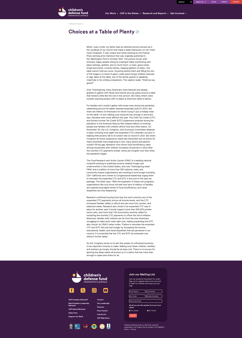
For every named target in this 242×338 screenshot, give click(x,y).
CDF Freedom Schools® (78, 300)
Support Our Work (76, 316)
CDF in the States (129, 13)
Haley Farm (73, 313)
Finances (100, 307)
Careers (100, 300)
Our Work (110, 13)
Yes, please (134, 311)
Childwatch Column (76, 24)
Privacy (133, 329)
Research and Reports (155, 13)
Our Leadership (103, 303)
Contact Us (101, 314)
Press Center (102, 311)
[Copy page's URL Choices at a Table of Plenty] (138, 31)
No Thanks (152, 311)
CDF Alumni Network (77, 309)
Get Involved (177, 13)
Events (224, 2)
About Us (200, 2)
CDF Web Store (103, 318)
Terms (126, 329)
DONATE (236, 2)
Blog (214, 2)
